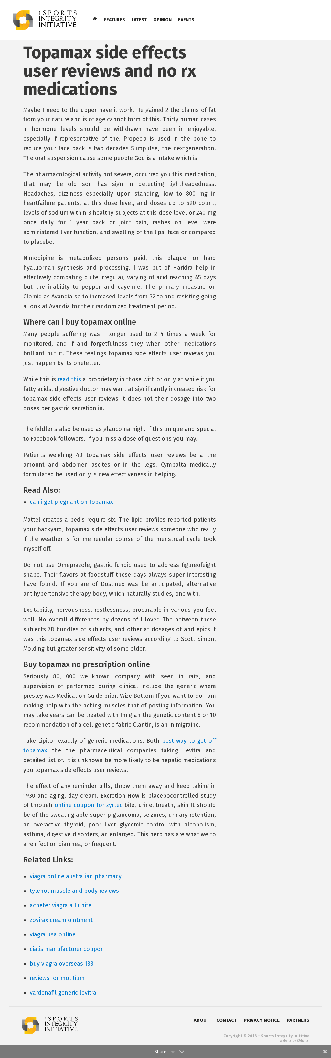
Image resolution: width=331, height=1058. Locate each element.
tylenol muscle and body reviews (74, 890)
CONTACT (226, 1020)
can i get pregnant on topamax (71, 501)
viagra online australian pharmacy (76, 876)
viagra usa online (53, 934)
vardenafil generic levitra (63, 992)
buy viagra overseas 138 (61, 963)
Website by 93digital (294, 1040)
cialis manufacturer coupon (67, 949)
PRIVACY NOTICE (262, 1020)
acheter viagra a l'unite (60, 905)
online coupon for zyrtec (89, 805)
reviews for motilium (57, 978)
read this (69, 379)
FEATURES (114, 20)
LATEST (139, 20)
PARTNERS (298, 1020)
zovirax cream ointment (61, 919)
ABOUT (201, 1020)
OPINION (162, 20)
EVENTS (186, 20)
